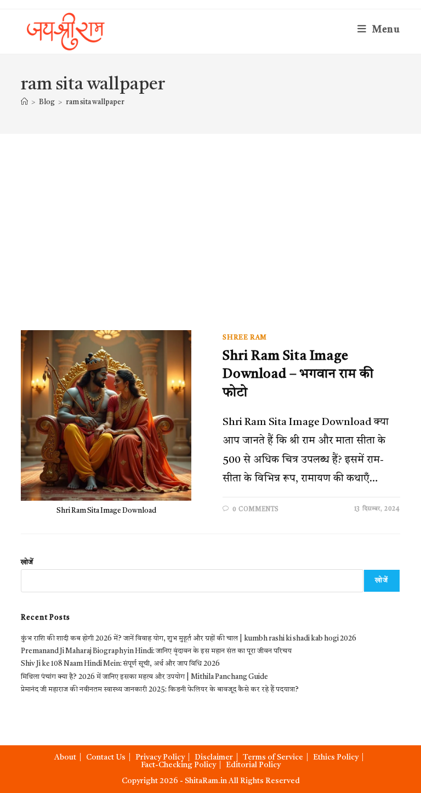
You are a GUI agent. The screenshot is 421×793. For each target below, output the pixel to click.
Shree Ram (244, 338)
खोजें (27, 562)
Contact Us (106, 757)
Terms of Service (273, 757)
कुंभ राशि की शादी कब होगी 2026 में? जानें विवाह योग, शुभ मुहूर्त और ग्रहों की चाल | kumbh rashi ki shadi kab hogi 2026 (188, 638)
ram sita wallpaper (95, 102)
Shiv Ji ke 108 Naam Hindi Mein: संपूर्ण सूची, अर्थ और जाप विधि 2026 (120, 663)
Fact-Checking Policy (178, 765)
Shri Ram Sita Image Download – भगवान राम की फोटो (298, 375)
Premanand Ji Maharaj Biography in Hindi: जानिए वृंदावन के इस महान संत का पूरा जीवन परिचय (156, 651)
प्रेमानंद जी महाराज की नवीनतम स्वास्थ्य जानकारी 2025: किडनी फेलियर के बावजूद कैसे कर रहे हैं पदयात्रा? (160, 689)
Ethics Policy (336, 757)
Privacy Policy (160, 757)
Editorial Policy (253, 765)
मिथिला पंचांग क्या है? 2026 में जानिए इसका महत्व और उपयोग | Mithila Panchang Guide (144, 677)
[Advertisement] (210, 216)
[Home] (24, 102)
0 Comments (255, 510)
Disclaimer (214, 757)
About (65, 757)
